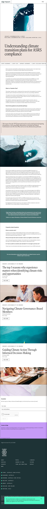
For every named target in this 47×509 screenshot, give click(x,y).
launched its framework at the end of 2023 (17, 116)
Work (2, 466)
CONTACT (32, 464)
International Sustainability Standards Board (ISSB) (20, 72)
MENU (43, 1)
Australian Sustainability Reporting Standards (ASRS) (23, 78)
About (2, 460)
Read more (6, 280)
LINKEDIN (32, 460)
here (28, 255)
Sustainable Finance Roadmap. (12, 110)
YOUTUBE (32, 462)
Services (3, 462)
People (17, 460)
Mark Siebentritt (23, 254)
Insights (3, 464)
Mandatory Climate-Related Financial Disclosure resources (28, 217)
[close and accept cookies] (41, 498)
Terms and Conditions (21, 464)
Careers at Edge (19, 462)
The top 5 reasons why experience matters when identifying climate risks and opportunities (22, 270)
